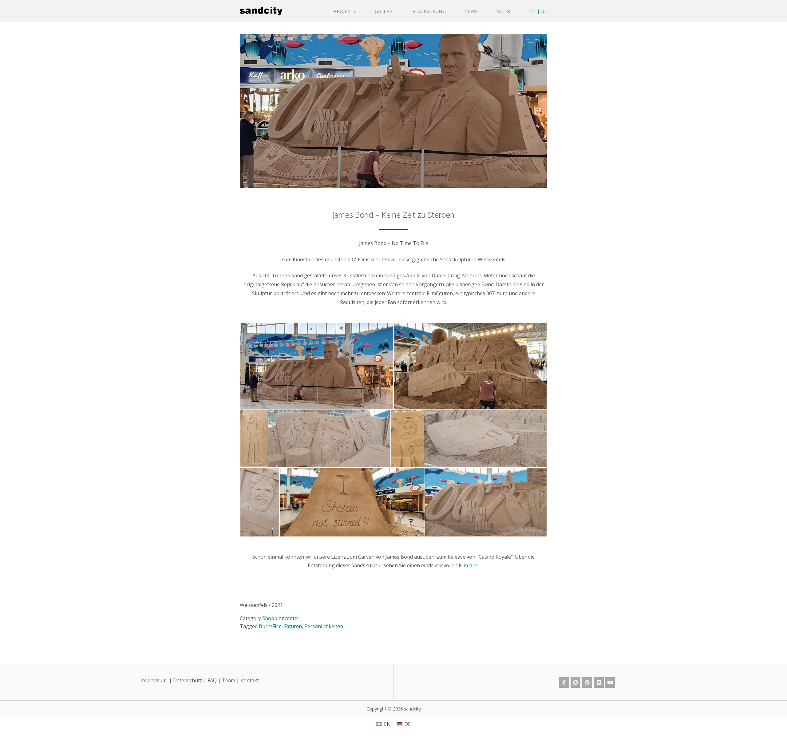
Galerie (384, 11)
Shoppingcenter (280, 618)
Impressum (153, 680)
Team (228, 680)
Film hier (468, 565)
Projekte (345, 11)
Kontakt (249, 680)
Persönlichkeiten (323, 626)
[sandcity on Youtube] (610, 682)
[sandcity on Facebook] (564, 682)
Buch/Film (270, 626)
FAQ (212, 680)
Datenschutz (187, 680)
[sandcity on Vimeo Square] (599, 682)
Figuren (293, 626)
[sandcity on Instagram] (575, 682)
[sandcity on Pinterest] (587, 682)
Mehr (503, 11)
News (471, 11)
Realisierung (429, 11)
